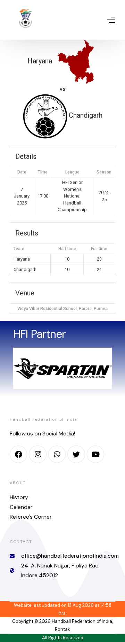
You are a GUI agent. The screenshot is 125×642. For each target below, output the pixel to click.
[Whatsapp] (57, 454)
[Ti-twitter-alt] (76, 454)
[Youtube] (95, 454)
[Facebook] (18, 454)
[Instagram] (37, 454)
